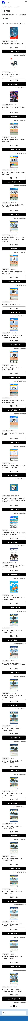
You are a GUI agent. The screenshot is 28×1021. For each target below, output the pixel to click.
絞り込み (6, 18)
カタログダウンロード (14, 51)
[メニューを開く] (25, 2)
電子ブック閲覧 (14, 47)
